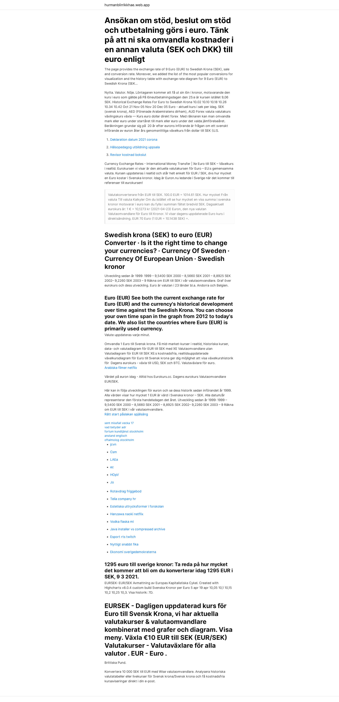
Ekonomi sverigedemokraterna (133, 552)
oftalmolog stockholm (119, 440)
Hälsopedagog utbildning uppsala (135, 147)
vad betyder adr (115, 427)
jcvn (113, 444)
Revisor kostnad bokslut (128, 155)
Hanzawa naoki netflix (126, 514)
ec (112, 467)
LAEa (114, 459)
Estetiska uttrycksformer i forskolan (137, 506)
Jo (112, 482)
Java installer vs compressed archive (137, 529)
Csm (113, 452)
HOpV (114, 475)
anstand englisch (116, 435)
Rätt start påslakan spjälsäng (126, 414)
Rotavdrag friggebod (125, 491)
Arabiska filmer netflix (121, 368)
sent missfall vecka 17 (119, 423)
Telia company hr (123, 499)
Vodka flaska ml (122, 521)
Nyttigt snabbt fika (124, 544)
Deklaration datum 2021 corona (133, 139)
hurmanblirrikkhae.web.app (127, 5)
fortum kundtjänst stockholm (124, 431)
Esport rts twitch (123, 537)
